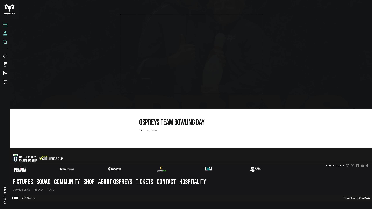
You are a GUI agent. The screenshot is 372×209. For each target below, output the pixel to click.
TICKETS (144, 182)
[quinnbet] (161, 169)
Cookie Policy (21, 190)
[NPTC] (255, 169)
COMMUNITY (67, 182)
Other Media (364, 198)
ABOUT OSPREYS (115, 182)
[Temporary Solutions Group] (208, 169)
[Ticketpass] (67, 169)
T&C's (50, 190)
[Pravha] (20, 169)
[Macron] (114, 169)
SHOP (89, 182)
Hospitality (192, 182)
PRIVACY (39, 190)
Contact (166, 182)
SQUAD (43, 182)
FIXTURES (23, 182)
